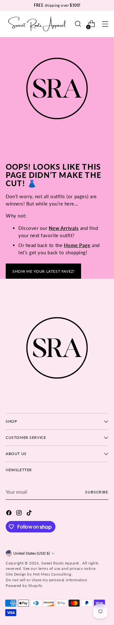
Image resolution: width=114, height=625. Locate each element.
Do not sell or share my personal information (46, 579)
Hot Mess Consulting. (52, 574)
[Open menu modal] (104, 23)
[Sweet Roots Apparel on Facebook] (9, 514)
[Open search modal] (77, 23)
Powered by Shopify (24, 585)
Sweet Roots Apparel (60, 563)
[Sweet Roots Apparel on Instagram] (19, 514)
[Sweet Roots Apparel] (37, 24)
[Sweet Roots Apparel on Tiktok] (30, 514)
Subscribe (96, 492)
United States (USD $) (31, 553)
